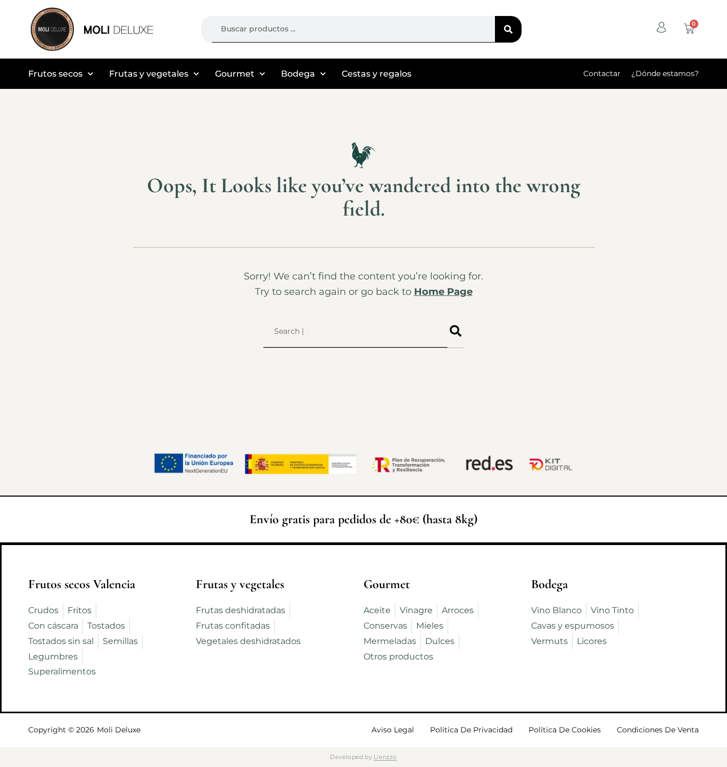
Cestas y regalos (376, 74)
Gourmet (234, 74)
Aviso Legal (392, 730)
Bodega (298, 74)
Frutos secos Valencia (81, 584)
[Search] (508, 29)
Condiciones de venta (658, 730)
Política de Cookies (564, 730)
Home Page (443, 292)
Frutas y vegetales (148, 74)
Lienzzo (385, 757)
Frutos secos (55, 74)
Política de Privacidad (471, 730)
